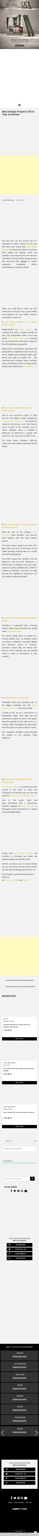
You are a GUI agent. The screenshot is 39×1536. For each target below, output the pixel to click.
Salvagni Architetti (14, 631)
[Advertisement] (19, 81)
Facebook (8, 880)
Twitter (16, 880)
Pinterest (25, 880)
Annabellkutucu (29, 367)
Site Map (29, 1502)
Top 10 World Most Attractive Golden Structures (18, 1112)
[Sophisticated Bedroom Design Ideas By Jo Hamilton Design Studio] (19, 1016)
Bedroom (5, 1019)
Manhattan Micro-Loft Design (16, 698)
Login (35, 1141)
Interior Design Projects (8, 200)
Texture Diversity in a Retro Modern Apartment (19, 987)
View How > (19, 1531)
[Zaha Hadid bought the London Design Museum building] (19, 1060)
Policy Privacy (19, 1502)
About (11, 1502)
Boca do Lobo (28, 806)
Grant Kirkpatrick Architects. (13, 421)
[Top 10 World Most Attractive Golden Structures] (19, 1104)
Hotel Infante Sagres (10, 787)
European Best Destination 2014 (22, 796)
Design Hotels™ (25, 330)
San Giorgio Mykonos (16, 338)
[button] (36, 1432)
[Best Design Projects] (19, 55)
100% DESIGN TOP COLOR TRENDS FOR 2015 (20, 980)
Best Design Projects (23, 853)
